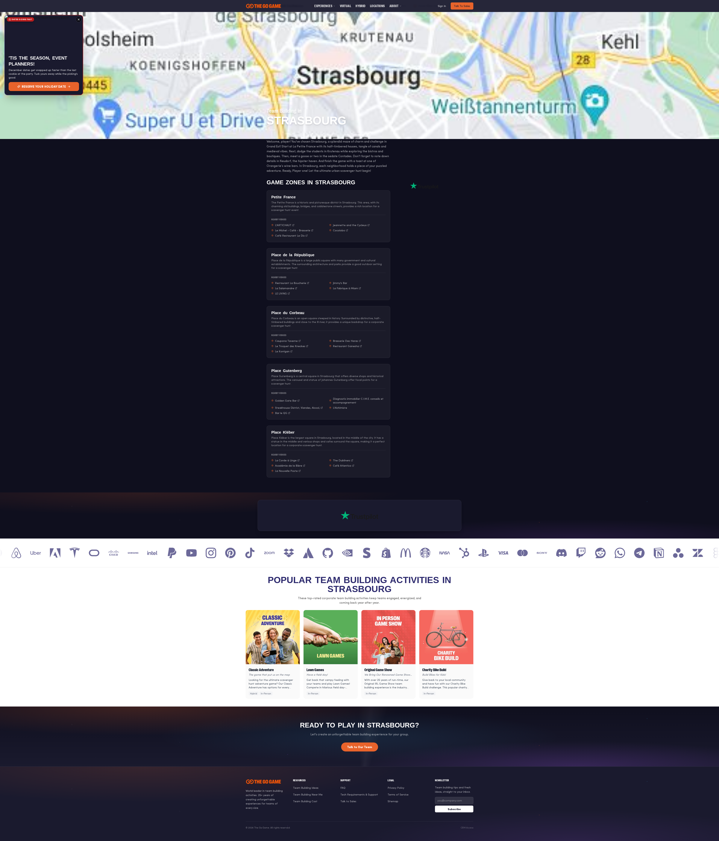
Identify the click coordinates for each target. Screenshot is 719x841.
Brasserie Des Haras (345, 341)
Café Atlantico (342, 465)
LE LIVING (281, 293)
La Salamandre (284, 288)
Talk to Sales (348, 801)
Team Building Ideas (305, 787)
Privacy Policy (396, 787)
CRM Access (467, 827)
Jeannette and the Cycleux (350, 225)
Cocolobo (339, 230)
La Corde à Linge (286, 460)
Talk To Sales (462, 6)
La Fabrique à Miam (345, 288)
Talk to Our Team (359, 747)
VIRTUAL (345, 6)
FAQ (342, 787)
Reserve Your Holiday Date (44, 86)
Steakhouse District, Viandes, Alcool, (297, 407)
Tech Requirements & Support (359, 794)
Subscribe (454, 809)
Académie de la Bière (288, 465)
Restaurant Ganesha (346, 346)
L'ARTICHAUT (283, 225)
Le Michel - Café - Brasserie (292, 230)
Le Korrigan (282, 351)
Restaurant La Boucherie (290, 283)
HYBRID (360, 6)
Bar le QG (281, 413)
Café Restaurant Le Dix (290, 235)
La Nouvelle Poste (286, 471)
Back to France (279, 102)
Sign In (442, 6)
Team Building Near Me (308, 794)
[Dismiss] (78, 19)
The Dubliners (341, 460)
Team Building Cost (305, 801)
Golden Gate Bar (286, 400)
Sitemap (393, 801)
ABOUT (394, 6)
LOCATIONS (377, 6)
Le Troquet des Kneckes (290, 346)
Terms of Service (398, 794)
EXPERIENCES (323, 6)
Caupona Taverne (286, 341)
